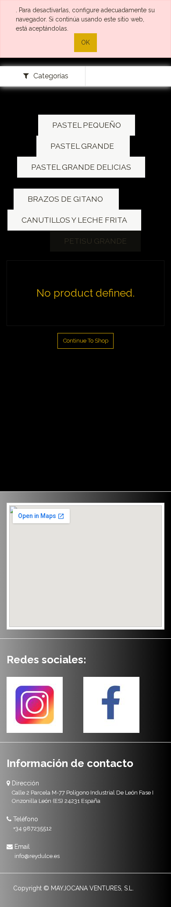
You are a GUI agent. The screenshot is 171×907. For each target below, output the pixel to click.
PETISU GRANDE (95, 241)
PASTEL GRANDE (83, 146)
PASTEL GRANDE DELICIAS (81, 167)
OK (85, 42)
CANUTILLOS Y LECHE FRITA (74, 220)
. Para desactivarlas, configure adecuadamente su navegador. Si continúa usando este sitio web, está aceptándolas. (85, 19)
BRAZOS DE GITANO (66, 199)
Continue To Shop (85, 340)
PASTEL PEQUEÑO (86, 125)
